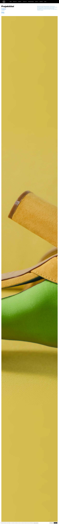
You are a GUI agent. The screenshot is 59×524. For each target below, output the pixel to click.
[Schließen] (58, 522)
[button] (14, 1)
